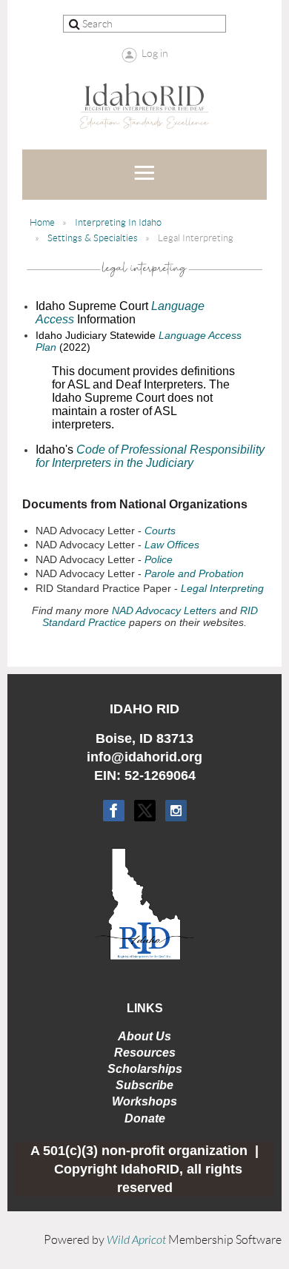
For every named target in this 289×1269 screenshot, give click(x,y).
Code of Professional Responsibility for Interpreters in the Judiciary (150, 456)
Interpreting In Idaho (118, 222)
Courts (160, 530)
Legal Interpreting (222, 588)
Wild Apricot (136, 1240)
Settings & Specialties (92, 237)
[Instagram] (176, 810)
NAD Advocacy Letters (164, 610)
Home (42, 222)
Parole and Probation (194, 573)
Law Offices (171, 545)
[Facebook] (113, 810)
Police (158, 559)
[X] (145, 810)
